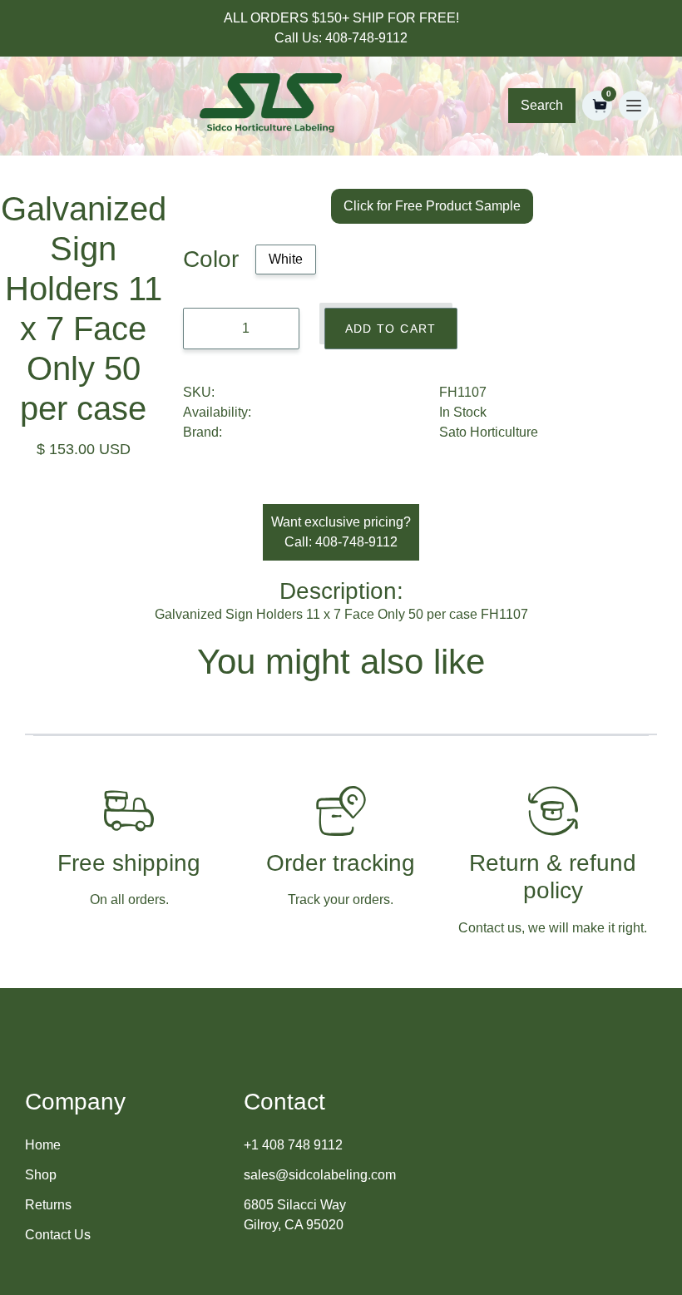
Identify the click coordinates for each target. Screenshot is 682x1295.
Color (211, 259)
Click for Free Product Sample (432, 206)
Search (542, 105)
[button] (597, 106)
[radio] (285, 259)
